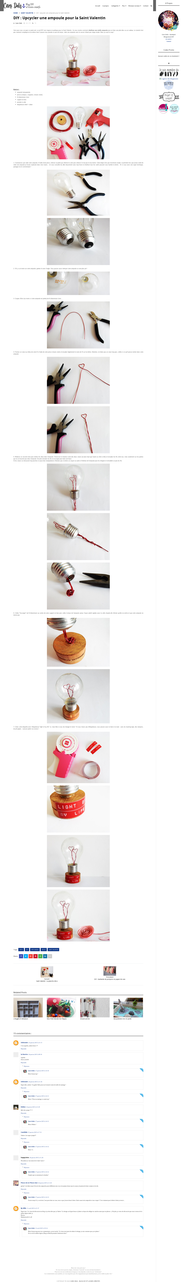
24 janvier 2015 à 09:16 (35, 1054)
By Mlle (23, 1208)
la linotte (24, 1054)
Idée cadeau (35, 949)
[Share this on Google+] (31, 956)
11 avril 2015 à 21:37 (33, 1208)
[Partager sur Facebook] (21, 956)
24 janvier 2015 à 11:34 (35, 1081)
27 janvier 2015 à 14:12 (42, 1146)
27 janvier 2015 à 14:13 (42, 1197)
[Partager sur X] (26, 956)
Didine (23, 1107)
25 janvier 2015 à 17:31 (35, 1132)
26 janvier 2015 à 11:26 (36, 1157)
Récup (44, 949)
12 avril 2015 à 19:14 (41, 1228)
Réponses (26, 1066)
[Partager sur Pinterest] (50, 956)
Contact (145, 6)
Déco (21, 949)
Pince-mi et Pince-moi (29, 1183)
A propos (106, 6)
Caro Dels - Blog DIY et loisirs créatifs (85, 1281)
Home (15, 13)
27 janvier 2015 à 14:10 (42, 1071)
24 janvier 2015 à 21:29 (33, 1107)
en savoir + (169, 39)
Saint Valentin (27, 13)
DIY (27, 949)
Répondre (23, 1049)
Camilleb (24, 1132)
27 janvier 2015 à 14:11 (42, 1096)
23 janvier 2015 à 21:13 (35, 1042)
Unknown (24, 1042)
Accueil (97, 6)
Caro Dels (18, 23)
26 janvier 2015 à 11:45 (45, 1183)
